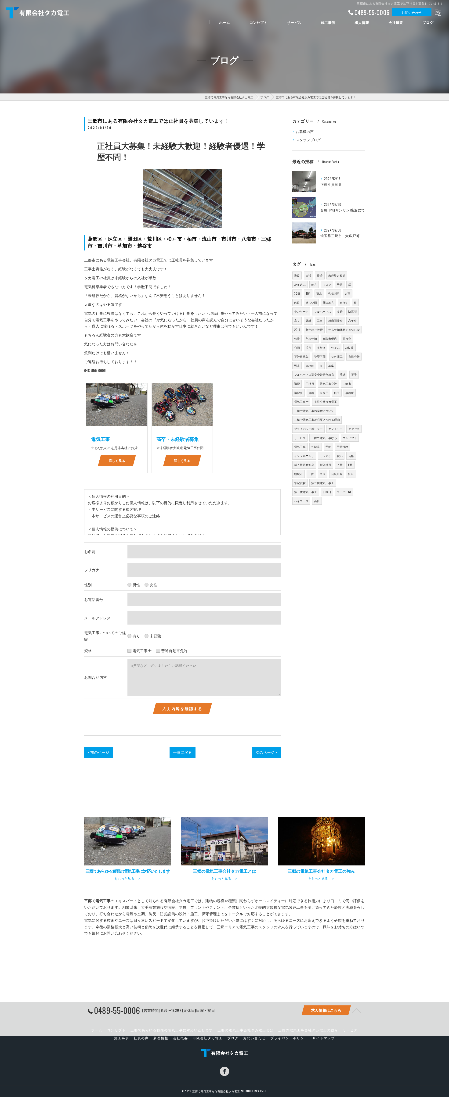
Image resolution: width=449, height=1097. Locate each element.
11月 (308, 293)
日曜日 (327, 492)
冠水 (319, 293)
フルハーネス (322, 311)
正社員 (310, 384)
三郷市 (347, 384)
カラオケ (325, 456)
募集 (331, 366)
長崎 (319, 275)
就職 (308, 320)
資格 (311, 393)
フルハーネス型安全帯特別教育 (314, 374)
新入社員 (325, 465)
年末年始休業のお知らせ (344, 330)
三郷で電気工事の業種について (314, 411)
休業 (297, 338)
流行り (321, 348)
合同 (297, 348)
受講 (342, 374)
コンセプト (350, 438)
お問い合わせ (411, 12)
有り (136, 635)
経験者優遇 (330, 338)
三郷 (311, 474)
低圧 (337, 393)
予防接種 (342, 447)
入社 (340, 465)
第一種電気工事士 (305, 492)
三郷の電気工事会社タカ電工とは (245, 1030)
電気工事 (300, 447)
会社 (317, 501)
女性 (153, 584)
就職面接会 (335, 320)
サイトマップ (323, 1038)
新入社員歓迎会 (304, 465)
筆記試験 (300, 483)
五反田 (324, 393)
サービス (300, 438)
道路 (297, 275)
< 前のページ (98, 752)
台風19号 (336, 474)
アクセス (354, 429)
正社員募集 (301, 356)
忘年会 (352, 320)
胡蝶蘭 (349, 348)
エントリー (335, 429)
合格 (351, 456)
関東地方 (328, 302)
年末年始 (311, 338)
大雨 (347, 293)
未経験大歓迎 (336, 275)
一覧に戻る (182, 752)
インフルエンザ (304, 456)
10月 (308, 348)
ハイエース (301, 501)
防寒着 (352, 311)
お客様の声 (305, 131)
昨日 (297, 302)
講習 (297, 384)
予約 (328, 447)
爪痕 (322, 474)
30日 (297, 293)
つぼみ (335, 348)
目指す (344, 302)
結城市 (298, 474)
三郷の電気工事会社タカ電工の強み (308, 1030)
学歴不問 (320, 356)
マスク (327, 284)
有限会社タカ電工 (325, 402)
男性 (136, 584)
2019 (297, 330)
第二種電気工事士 (322, 483)
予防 (339, 284)
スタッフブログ (308, 139)
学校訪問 (333, 293)
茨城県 (315, 447)
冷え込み (300, 284)
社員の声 (141, 1038)
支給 (340, 311)
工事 (319, 320)
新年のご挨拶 (314, 330)
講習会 (298, 393)
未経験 (155, 635)
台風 (350, 474)
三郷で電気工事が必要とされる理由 (317, 420)
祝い (340, 456)
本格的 (310, 366)
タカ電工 (337, 356)
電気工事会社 (328, 384)
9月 (350, 465)
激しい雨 (311, 302)
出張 (308, 275)
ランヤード (301, 311)
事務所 (349, 393)
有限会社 (354, 356)
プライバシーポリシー (308, 429)
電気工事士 (142, 650)
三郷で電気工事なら (324, 438)
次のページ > (266, 752)
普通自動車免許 (174, 650)
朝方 (314, 284)
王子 (354, 374)
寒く (297, 320)
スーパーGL (344, 492)
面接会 (347, 338)
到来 (297, 366)
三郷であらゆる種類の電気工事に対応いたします (171, 1030)
